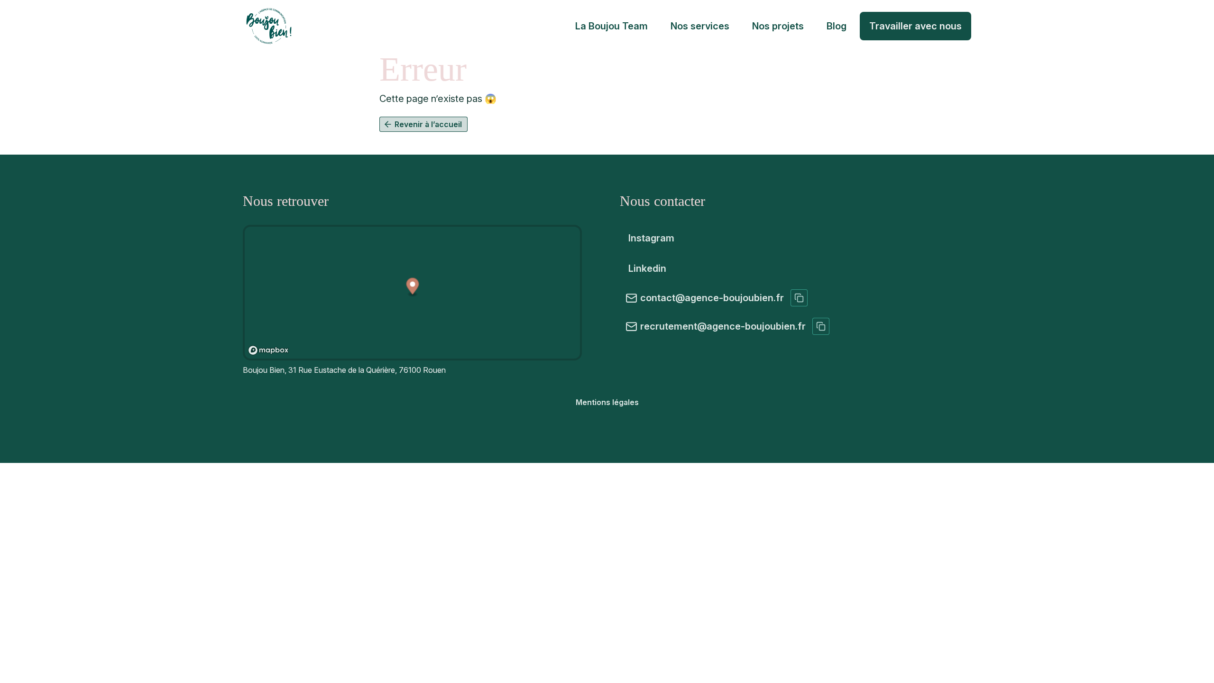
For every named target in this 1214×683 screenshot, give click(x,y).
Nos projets (778, 26)
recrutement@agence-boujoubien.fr (723, 326)
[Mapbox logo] (268, 350)
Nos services (700, 26)
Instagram (651, 238)
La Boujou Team (611, 26)
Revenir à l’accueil (428, 124)
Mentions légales (607, 402)
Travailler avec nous (915, 26)
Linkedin (647, 268)
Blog (836, 26)
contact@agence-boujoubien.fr (712, 298)
